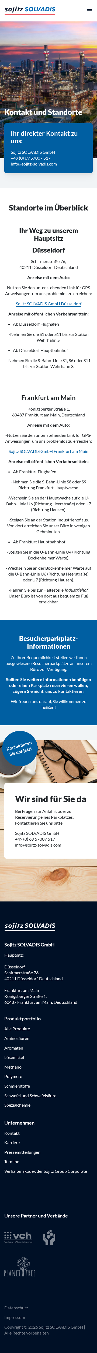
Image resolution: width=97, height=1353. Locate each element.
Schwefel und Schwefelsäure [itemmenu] (30, 1095)
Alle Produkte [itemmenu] (17, 1028)
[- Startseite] (30, 10)
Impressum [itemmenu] (14, 1317)
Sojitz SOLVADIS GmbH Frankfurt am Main (48, 451)
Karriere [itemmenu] (12, 1142)
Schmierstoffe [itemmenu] (17, 1085)
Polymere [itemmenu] (13, 1076)
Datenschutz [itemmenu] (16, 1307)
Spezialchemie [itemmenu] (17, 1104)
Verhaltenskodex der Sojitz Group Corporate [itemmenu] (45, 1171)
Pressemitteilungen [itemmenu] (22, 1152)
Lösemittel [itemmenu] (14, 1057)
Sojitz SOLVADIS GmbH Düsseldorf (48, 303)
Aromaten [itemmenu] (13, 1047)
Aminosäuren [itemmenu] (16, 1038)
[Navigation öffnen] (89, 10)
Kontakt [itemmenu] (12, 1133)
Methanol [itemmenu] (13, 1066)
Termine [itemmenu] (11, 1161)
